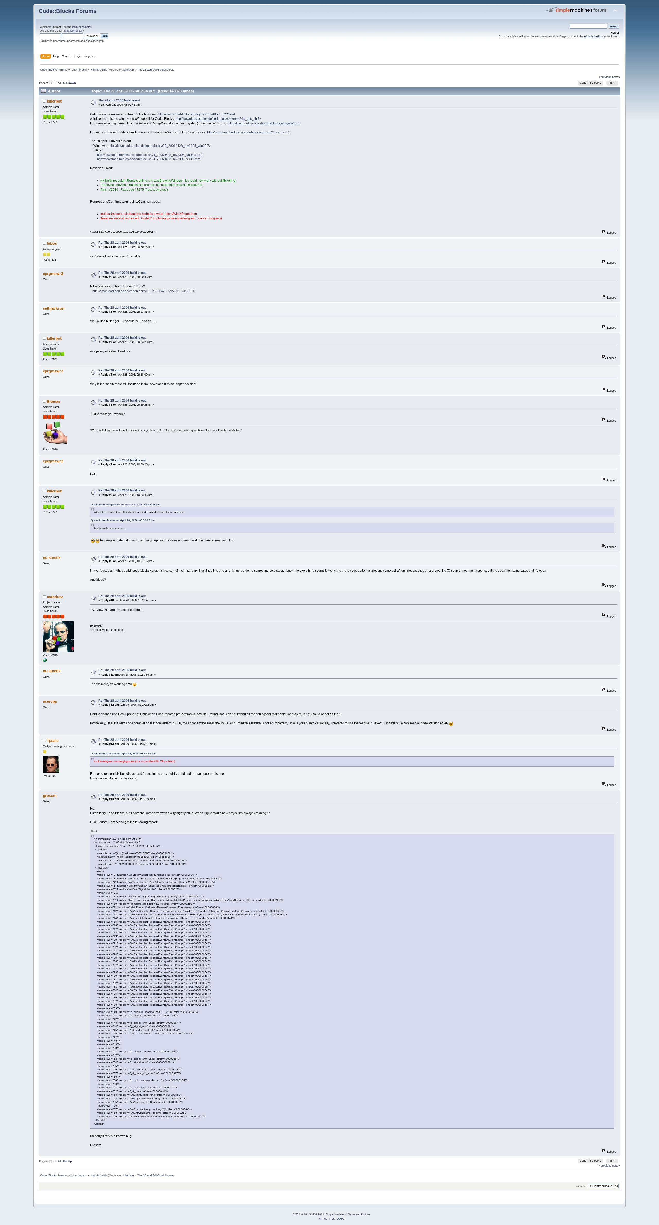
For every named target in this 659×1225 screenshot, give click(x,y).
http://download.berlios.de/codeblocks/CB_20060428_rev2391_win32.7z (143, 291)
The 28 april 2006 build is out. (119, 100)
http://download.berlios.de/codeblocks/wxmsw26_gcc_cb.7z (249, 132)
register (86, 26)
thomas (53, 401)
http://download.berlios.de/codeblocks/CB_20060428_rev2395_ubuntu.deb (149, 155)
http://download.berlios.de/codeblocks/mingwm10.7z (264, 123)
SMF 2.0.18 (300, 1214)
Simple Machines (336, 1214)
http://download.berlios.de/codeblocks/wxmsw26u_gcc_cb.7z (218, 119)
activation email (72, 30)
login (75, 26)
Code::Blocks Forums (68, 11)
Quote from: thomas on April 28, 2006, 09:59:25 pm (123, 520)
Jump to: (581, 1186)
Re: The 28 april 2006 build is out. (122, 242)
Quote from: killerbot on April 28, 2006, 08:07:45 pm (123, 753)
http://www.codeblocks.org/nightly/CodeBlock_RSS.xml (196, 114)
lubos (52, 243)
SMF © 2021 (316, 1214)
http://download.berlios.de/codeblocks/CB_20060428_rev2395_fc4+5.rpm (148, 159)
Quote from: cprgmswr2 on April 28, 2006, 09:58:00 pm (125, 504)
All (59, 82)
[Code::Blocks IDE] (45, 661)
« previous (604, 77)
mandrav (55, 596)
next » (616, 77)
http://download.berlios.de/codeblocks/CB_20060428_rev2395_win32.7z (160, 146)
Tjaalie (52, 740)
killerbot (128, 69)
